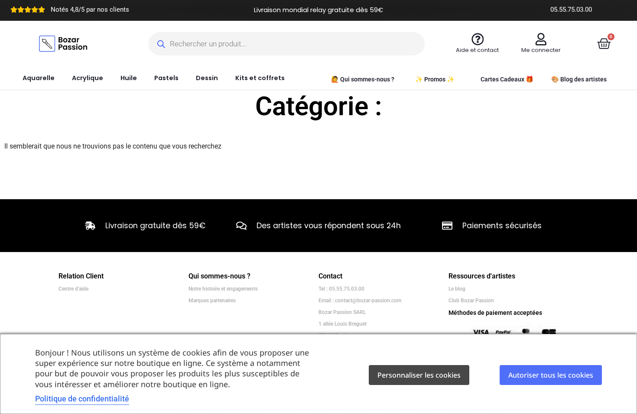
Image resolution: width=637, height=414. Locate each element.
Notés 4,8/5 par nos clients (90, 9)
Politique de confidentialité (82, 398)
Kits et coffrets (260, 78)
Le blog (456, 289)
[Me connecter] (541, 39)
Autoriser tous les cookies (550, 375)
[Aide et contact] (477, 39)
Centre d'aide (73, 289)
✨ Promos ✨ (435, 79)
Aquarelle (39, 78)
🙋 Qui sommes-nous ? (362, 79)
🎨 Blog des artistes (579, 79)
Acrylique (87, 78)
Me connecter (541, 50)
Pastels (166, 78)
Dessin (207, 78)
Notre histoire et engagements (223, 289)
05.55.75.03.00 (571, 9)
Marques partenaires (212, 301)
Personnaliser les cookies (419, 375)
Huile (128, 78)
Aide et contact (477, 50)
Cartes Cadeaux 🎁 (507, 79)
